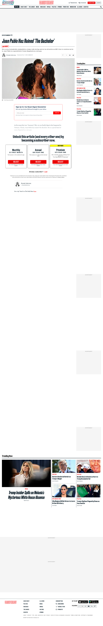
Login (45, 172)
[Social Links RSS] (92, 606)
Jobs (36, 615)
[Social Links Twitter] (82, 606)
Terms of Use (32, 115)
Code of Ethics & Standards (58, 615)
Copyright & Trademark (87, 615)
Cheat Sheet (24, 7)
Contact (29, 615)
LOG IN (98, 2)
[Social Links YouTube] (88, 606)
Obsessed (43, 7)
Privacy (48, 615)
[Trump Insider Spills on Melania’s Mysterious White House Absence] (97, 73)
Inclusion (67, 615)
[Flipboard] (95, 606)
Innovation (73, 7)
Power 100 (66, 7)
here (35, 191)
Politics (54, 7)
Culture (42, 609)
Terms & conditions (75, 615)
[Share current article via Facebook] (62, 55)
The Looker (32, 7)
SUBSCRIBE (91, 2)
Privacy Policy (39, 115)
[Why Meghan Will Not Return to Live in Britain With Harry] (97, 94)
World (41, 606)
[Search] (101, 7)
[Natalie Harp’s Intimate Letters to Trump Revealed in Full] (97, 104)
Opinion (60, 7)
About (24, 615)
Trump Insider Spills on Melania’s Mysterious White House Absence (26, 495)
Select (16, 162)
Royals (49, 7)
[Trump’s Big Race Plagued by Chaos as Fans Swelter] (97, 115)
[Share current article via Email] (69, 55)
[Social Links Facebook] (79, 606)
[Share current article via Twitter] (66, 55)
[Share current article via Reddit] (73, 55)
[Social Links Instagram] (85, 606)
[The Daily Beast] (46, 2)
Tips (33, 615)
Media (37, 7)
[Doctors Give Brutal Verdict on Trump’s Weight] (97, 85)
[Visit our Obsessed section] (13, 2)
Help (44, 615)
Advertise (40, 615)
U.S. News (79, 7)
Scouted (85, 7)
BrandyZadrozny (26, 185)
